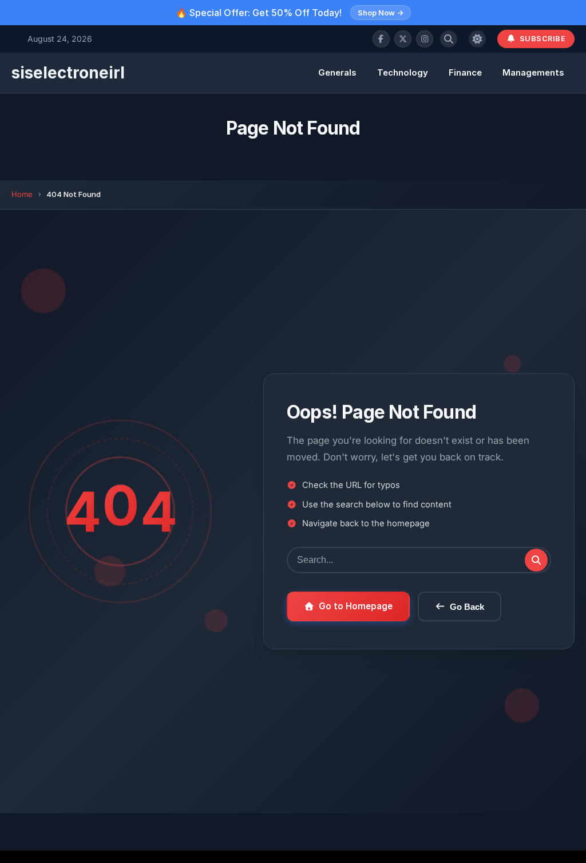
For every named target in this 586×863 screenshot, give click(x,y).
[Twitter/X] (402, 39)
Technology (402, 72)
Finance (465, 72)
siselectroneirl (68, 72)
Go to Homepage (356, 606)
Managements (533, 72)
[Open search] (448, 39)
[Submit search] (536, 560)
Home (22, 194)
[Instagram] (424, 39)
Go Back (467, 607)
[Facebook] (381, 39)
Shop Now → (380, 12)
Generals (337, 72)
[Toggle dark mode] (477, 39)
